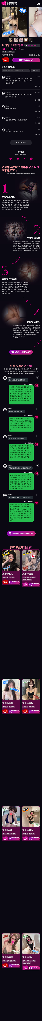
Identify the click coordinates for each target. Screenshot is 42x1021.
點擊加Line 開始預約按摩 (23, 352)
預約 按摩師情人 (35, 967)
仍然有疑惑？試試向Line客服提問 (22, 533)
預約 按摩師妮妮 (15, 582)
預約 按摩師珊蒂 (35, 838)
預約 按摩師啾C (15, 838)
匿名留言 (35, 70)
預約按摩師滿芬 (28, 60)
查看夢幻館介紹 (34, 55)
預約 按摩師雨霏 (15, 965)
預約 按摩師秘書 (35, 584)
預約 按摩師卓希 (15, 711)
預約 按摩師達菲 (35, 711)
